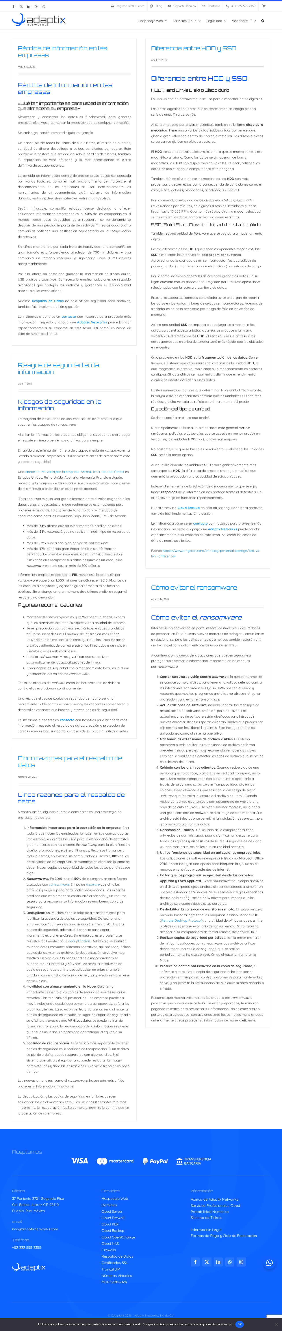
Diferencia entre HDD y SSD (193, 48)
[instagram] (241, 1262)
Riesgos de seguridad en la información (58, 368)
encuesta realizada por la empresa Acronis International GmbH (74, 472)
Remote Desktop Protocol (181, 920)
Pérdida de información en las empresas (62, 51)
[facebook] (195, 1262)
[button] (262, 20)
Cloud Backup (189, 508)
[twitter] (207, 1262)
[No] (276, 1324)
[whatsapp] (229, 1262)
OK (239, 1324)
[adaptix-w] (28, 1265)
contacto (67, 720)
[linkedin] (218, 1262)
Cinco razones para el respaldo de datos (70, 761)
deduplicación (79, 941)
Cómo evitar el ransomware (194, 587)
